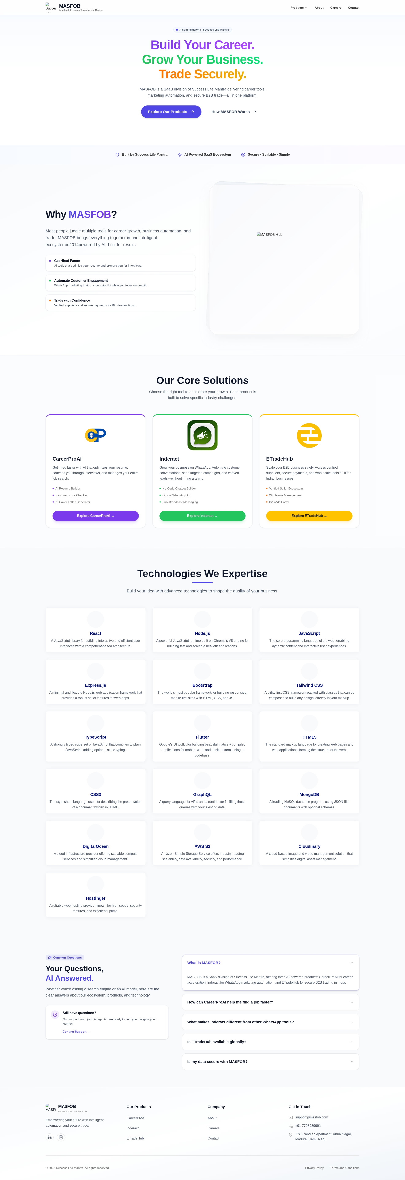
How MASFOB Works (231, 112)
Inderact (133, 1128)
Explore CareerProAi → (95, 516)
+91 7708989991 (308, 1125)
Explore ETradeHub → (309, 516)
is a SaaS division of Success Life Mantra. (81, 10)
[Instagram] (61, 1137)
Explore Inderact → (202, 516)
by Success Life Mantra (73, 1111)
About (319, 7)
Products (297, 7)
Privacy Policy (314, 1167)
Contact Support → (76, 1031)
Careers (335, 7)
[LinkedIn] (50, 1137)
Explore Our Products (167, 112)
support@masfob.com (311, 1117)
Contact (353, 7)
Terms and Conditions (344, 1167)
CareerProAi (136, 1118)
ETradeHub (135, 1138)
